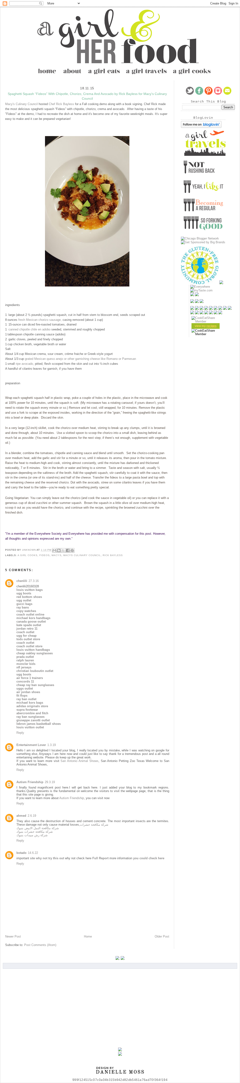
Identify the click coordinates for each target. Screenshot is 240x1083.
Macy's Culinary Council (21, 104)
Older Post (162, 936)
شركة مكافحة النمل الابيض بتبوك (37, 828)
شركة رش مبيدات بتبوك (32, 835)
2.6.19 (32, 815)
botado (21, 853)
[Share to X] (63, 550)
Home (88, 936)
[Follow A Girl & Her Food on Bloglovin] (201, 127)
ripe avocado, (25, 363)
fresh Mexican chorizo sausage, (40, 320)
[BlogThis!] (58, 550)
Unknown (29, 550)
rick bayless (113, 555)
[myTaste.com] (201, 290)
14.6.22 (33, 853)
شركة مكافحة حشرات (94, 824)
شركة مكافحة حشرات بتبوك (34, 831)
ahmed (21, 815)
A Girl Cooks (28, 555)
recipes (211, 326)
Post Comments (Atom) (40, 945)
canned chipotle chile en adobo (29, 329)
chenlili (21, 581)
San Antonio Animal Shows (79, 761)
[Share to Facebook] (67, 550)
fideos (44, 555)
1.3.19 (51, 745)
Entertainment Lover (31, 745)
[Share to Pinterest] (72, 550)
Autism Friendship (29, 782)
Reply (20, 732)
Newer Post (13, 936)
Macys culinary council (82, 555)
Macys (56, 555)
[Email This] (54, 550)
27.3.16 (34, 581)
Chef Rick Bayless (61, 104)
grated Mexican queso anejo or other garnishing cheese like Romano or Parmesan (80, 359)
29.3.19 (50, 782)
